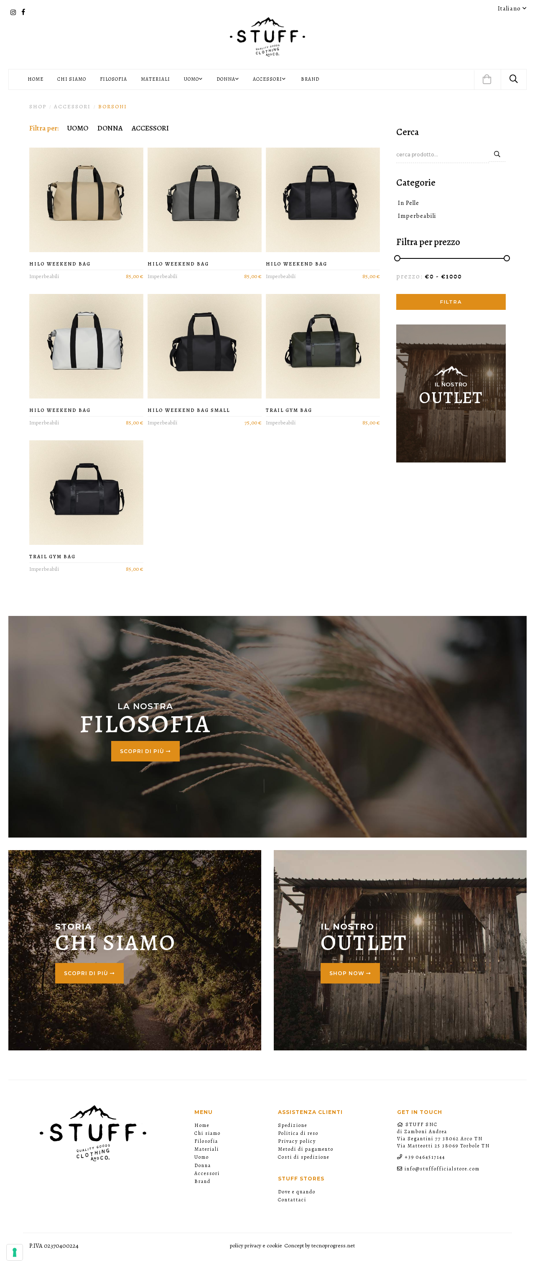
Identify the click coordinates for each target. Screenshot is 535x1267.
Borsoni (112, 106)
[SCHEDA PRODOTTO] (86, 200)
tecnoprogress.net (333, 1245)
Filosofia (113, 79)
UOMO (77, 128)
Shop (37, 106)
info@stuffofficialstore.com (442, 1168)
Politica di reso (298, 1133)
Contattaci (292, 1199)
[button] (486, 80)
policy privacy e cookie (256, 1245)
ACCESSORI (72, 106)
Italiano (510, 8)
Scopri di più (143, 751)
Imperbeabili (416, 216)
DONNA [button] (226, 79)
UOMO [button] (191, 79)
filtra (451, 302)
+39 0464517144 (425, 1157)
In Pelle (407, 203)
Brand (310, 79)
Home (35, 79)
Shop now (347, 973)
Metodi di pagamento (306, 1149)
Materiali (155, 79)
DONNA (109, 128)
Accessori (207, 1173)
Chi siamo (71, 79)
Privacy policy (297, 1141)
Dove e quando (297, 1191)
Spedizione (292, 1125)
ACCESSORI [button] (267, 79)
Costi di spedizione (303, 1157)
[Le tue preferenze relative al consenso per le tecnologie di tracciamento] (15, 1252)
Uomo (201, 1157)
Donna (202, 1165)
